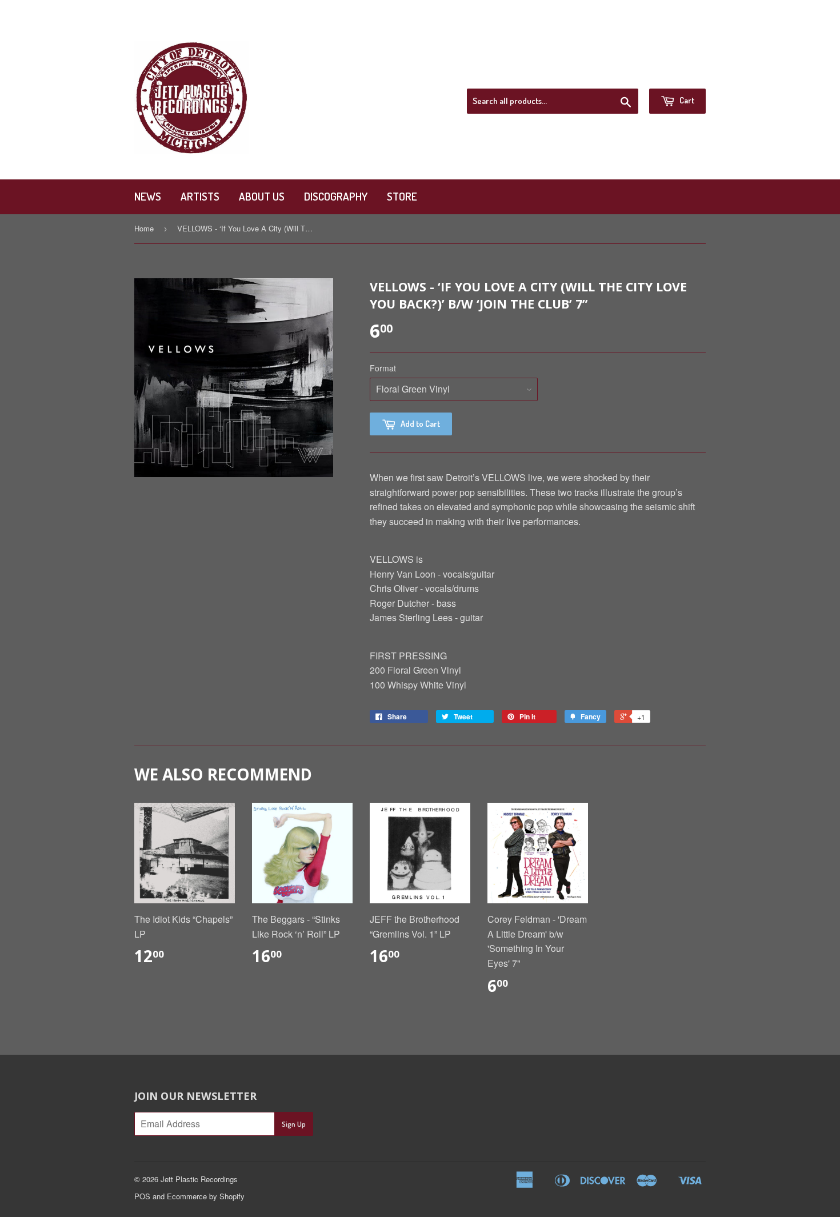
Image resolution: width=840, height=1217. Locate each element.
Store (402, 196)
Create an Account (670, 73)
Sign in (605, 73)
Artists (200, 196)
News (147, 196)
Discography (335, 196)
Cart (686, 100)
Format (383, 368)
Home (144, 228)
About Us (262, 196)
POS (142, 1196)
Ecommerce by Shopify (206, 1196)
